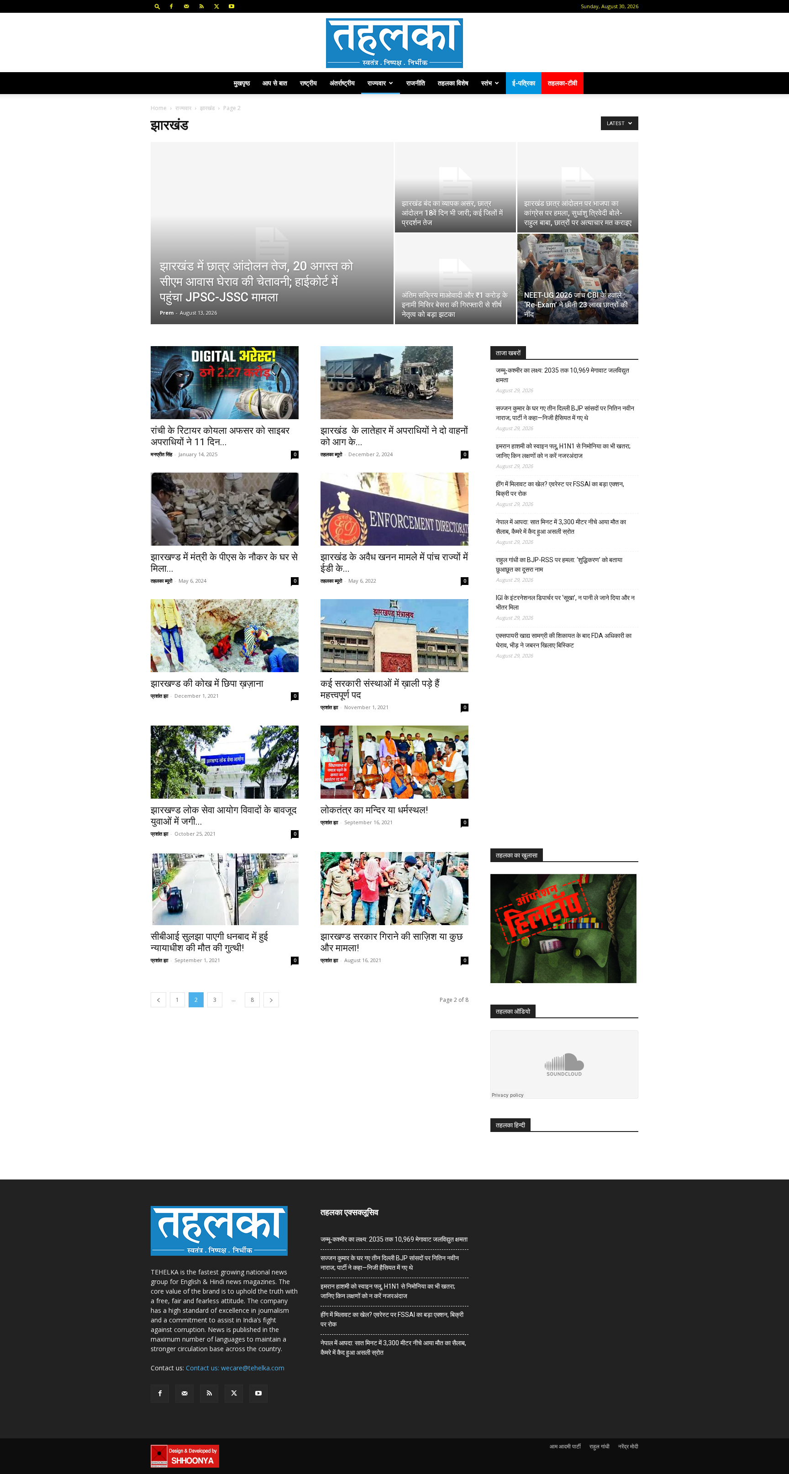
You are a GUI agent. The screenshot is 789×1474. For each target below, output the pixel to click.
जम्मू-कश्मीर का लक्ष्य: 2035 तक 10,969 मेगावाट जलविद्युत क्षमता (562, 375)
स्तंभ (486, 83)
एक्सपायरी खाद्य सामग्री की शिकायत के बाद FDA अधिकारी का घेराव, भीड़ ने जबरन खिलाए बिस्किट (563, 640)
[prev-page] (158, 999)
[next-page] (271, 999)
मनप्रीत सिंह (161, 454)
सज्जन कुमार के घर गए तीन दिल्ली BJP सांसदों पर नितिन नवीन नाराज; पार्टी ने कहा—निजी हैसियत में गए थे (565, 413)
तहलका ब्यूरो (331, 454)
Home (159, 108)
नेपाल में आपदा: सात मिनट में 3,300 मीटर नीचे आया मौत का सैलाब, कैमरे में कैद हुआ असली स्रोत (561, 526)
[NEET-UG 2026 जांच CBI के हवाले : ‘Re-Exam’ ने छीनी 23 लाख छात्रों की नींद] (577, 279)
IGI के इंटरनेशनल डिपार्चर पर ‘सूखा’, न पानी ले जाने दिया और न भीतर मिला (565, 602)
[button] (157, 6)
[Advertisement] (558, 762)
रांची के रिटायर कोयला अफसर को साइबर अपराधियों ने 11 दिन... (220, 436)
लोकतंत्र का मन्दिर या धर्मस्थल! (374, 810)
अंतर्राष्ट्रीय (342, 83)
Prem (167, 312)
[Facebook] (171, 6)
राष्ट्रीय (308, 83)
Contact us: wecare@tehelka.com (235, 1367)
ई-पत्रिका (523, 83)
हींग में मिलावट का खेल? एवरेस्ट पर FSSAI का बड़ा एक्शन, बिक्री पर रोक (560, 488)
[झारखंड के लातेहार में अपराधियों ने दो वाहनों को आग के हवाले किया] (394, 382)
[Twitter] (216, 6)
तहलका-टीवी (562, 83)
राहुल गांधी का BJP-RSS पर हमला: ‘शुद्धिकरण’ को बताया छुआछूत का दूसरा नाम (559, 564)
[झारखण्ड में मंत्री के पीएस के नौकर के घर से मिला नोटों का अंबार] (225, 509)
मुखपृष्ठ (242, 83)
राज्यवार (377, 83)
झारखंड (207, 108)
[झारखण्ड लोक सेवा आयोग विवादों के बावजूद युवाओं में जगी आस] (225, 762)
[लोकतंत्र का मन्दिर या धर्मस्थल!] (394, 762)
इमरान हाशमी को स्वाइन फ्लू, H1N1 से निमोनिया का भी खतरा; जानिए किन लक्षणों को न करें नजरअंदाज (563, 450)
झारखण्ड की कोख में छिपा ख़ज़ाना (207, 683)
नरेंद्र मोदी (628, 1446)
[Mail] (186, 6)
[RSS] (201, 6)
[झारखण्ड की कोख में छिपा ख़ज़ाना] (225, 635)
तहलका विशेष (453, 83)
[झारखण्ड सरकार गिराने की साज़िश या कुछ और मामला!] (394, 888)
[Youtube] (231, 6)
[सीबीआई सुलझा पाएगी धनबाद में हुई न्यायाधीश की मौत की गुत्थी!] (225, 888)
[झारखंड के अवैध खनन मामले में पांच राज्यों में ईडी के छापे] (394, 509)
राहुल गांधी (599, 1446)
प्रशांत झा (159, 695)
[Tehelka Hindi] (394, 43)
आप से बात (275, 83)
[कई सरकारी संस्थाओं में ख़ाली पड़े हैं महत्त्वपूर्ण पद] (394, 635)
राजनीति (415, 83)
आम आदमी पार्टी (565, 1446)
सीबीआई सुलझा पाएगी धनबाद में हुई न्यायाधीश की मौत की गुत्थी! (209, 942)
